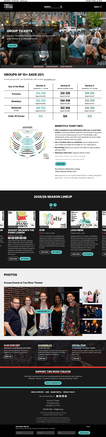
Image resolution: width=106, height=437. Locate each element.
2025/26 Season (52, 66)
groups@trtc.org (49, 79)
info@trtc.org (58, 409)
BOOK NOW (12, 46)
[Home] (8, 7)
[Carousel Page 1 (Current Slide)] (50, 207)
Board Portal (56, 392)
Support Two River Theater (53, 371)
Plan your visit (66, 66)
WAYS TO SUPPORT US (53, 383)
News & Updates (37, 392)
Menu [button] (97, 7)
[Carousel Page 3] (53, 207)
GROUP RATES (38, 66)
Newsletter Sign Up (22, 426)
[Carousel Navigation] (53, 205)
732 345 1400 (47, 409)
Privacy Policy (69, 392)
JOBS (47, 392)
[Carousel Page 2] (52, 207)
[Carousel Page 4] (55, 207)
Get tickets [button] (25, 259)
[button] (21, 235)
